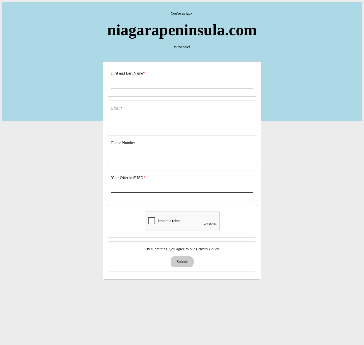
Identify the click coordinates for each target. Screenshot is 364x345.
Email (115, 108)
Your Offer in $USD (127, 178)
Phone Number (123, 143)
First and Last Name (127, 73)
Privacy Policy (207, 249)
